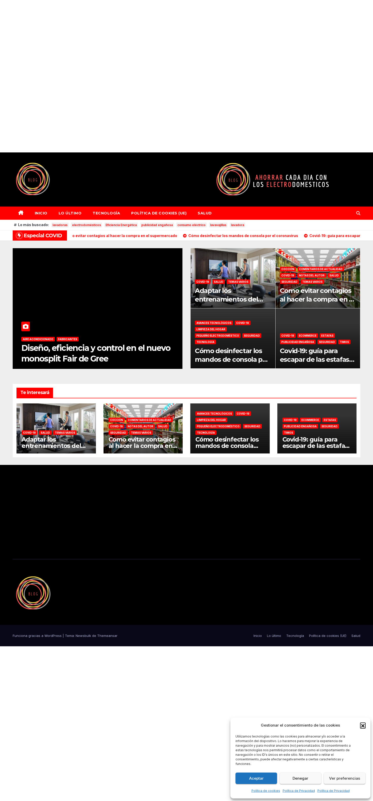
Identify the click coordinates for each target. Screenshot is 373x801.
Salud (205, 213)
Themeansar (107, 636)
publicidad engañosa (157, 225)
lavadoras (60, 225)
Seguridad (289, 281)
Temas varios (238, 281)
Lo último (70, 213)
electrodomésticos (86, 225)
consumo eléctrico (191, 225)
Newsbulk (83, 636)
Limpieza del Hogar (210, 329)
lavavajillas (218, 225)
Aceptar (256, 778)
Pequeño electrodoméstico (217, 335)
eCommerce (307, 335)
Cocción (287, 269)
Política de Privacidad (299, 791)
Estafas (327, 335)
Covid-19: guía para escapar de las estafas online (314, 359)
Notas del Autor (312, 275)
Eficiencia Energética (121, 225)
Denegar (300, 778)
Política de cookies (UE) (159, 213)
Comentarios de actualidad (321, 269)
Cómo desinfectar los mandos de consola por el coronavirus (232, 359)
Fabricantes (67, 339)
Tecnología (106, 213)
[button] (362, 725)
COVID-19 (202, 281)
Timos (344, 341)
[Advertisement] (152, 76)
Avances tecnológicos (213, 322)
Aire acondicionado (38, 339)
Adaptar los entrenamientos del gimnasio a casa (226, 299)
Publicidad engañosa (297, 341)
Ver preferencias (344, 778)
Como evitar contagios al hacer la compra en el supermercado (317, 299)
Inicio (41, 213)
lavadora (237, 225)
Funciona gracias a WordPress (38, 636)
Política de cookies (265, 791)
